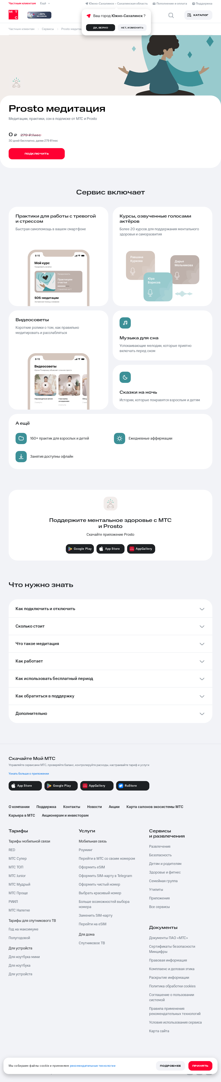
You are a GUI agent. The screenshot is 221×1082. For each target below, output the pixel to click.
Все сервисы (159, 907)
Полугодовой (19, 938)
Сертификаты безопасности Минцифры (172, 949)
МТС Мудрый (19, 884)
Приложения (159, 898)
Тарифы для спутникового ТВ (32, 920)
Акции (114, 807)
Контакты (71, 807)
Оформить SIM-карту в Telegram (105, 875)
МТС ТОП (16, 867)
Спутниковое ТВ (92, 943)
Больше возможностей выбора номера (104, 904)
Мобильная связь (93, 841)
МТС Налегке (19, 910)
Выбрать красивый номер (100, 893)
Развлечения (159, 846)
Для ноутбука (19, 965)
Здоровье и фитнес (165, 872)
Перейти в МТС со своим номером (107, 858)
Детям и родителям (165, 863)
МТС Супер (18, 858)
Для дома (87, 934)
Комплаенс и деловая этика (171, 969)
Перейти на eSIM (92, 924)
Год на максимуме (23, 929)
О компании (19, 807)
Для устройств (20, 948)
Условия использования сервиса (175, 1022)
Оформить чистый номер (99, 884)
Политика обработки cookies (172, 986)
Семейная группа (163, 881)
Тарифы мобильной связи (29, 841)
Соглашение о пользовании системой (171, 997)
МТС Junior (17, 875)
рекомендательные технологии (93, 1066)
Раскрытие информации (169, 977)
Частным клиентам (22, 3)
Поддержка (46, 807)
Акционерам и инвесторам (65, 815)
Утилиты (156, 889)
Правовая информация (168, 960)
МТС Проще (18, 893)
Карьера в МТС (22, 815)
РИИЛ (13, 901)
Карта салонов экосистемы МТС (154, 807)
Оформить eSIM (92, 867)
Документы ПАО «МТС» (168, 938)
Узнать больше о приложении (29, 774)
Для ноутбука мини (24, 957)
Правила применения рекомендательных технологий (174, 1011)
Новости (94, 807)
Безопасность (160, 855)
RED (12, 850)
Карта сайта (159, 1031)
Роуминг (86, 850)
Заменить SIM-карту (95, 915)
